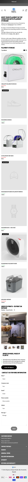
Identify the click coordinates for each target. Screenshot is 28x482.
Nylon (11, 34)
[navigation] (5, 347)
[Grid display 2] (26, 50)
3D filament (10, 24)
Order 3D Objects (9, 367)
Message (3, 412)
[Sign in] (23, 10)
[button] (14, 310)
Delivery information (7, 456)
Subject (3, 405)
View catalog (2, 10)
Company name (5, 383)
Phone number (4, 398)
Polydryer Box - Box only (8, 227)
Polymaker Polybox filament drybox (12, 191)
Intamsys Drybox (6, 299)
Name (3, 375)
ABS (17, 34)
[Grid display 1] (24, 50)
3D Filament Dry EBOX (7, 156)
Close (14, 446)
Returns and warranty (8, 463)
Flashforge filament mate (9, 263)
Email (3, 390)
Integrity (4, 460)
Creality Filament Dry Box (8, 84)
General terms (5, 453)
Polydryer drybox (6, 120)
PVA (14, 34)
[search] (5, 10)
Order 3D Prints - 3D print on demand (11, 307)
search (3, 450)
